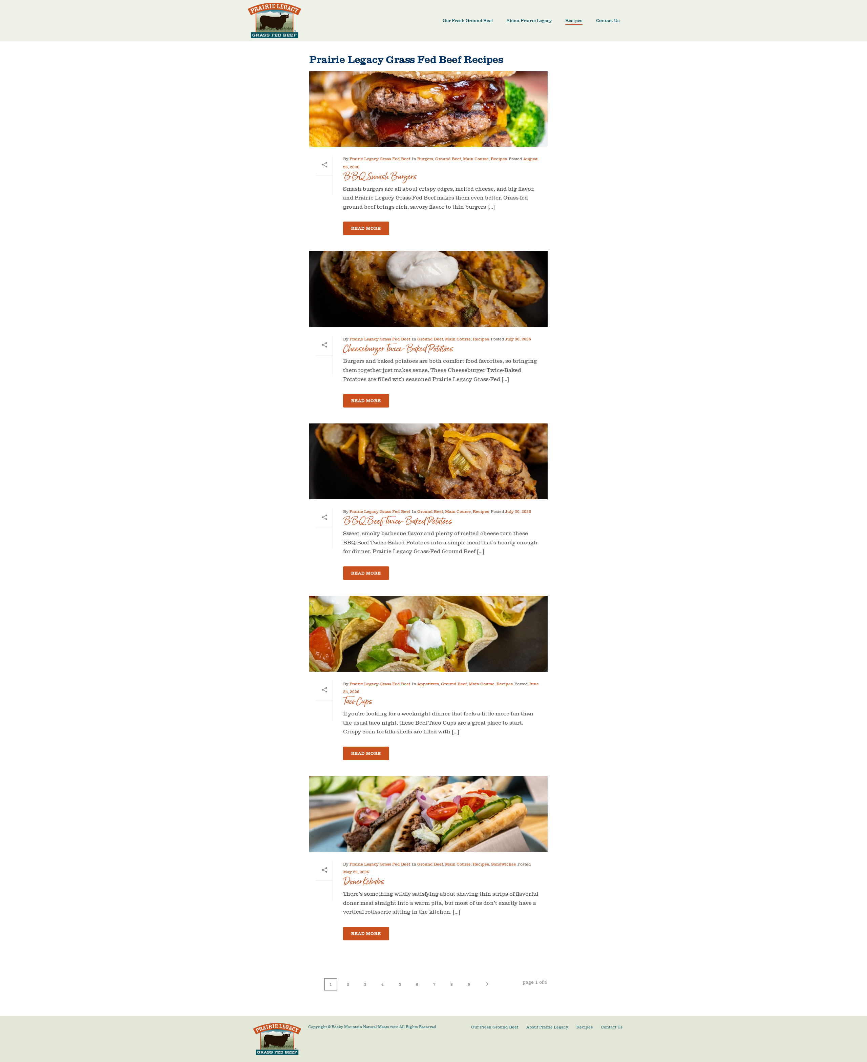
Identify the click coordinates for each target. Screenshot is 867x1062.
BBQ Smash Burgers (380, 177)
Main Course (476, 159)
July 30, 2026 (518, 339)
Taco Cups (357, 701)
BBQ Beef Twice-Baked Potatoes (397, 521)
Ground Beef (448, 159)
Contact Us (608, 20)
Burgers (425, 159)
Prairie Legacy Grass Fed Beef (380, 159)
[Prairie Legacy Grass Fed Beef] (277, 1038)
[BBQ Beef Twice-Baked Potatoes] (428, 461)
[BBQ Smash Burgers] (428, 109)
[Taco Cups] (428, 634)
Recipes (574, 20)
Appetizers (428, 684)
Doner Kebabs (363, 882)
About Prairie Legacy (529, 20)
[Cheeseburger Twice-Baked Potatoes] (428, 289)
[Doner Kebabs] (428, 814)
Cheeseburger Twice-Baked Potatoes (398, 349)
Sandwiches (503, 864)
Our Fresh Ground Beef (468, 20)
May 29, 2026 (356, 872)
